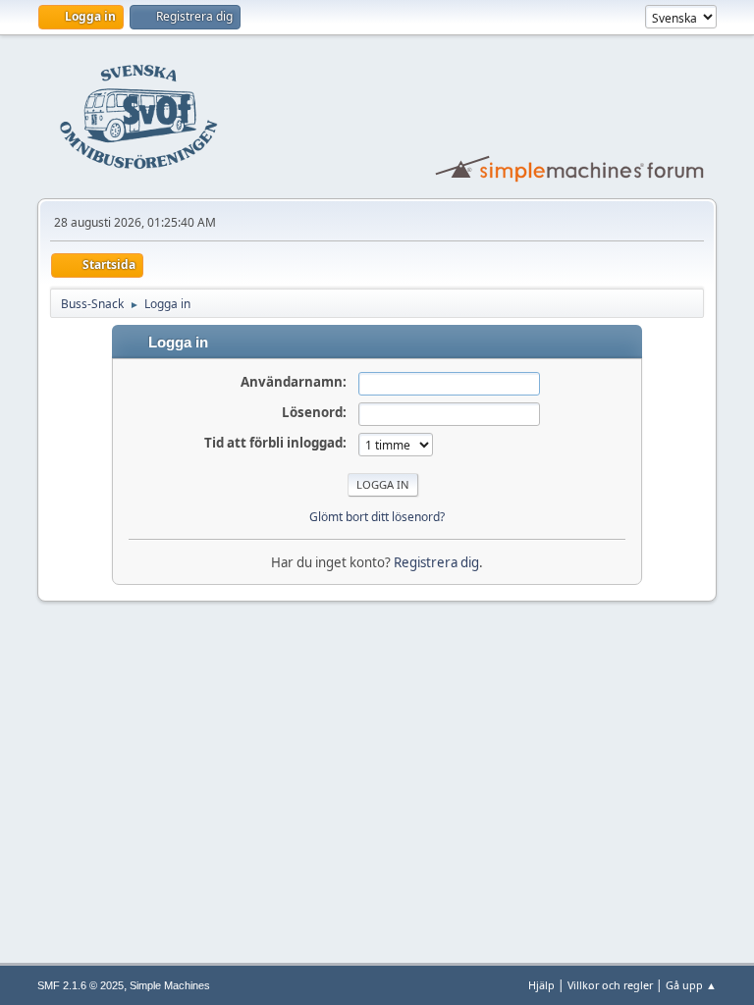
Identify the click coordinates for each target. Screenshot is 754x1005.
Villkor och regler (610, 985)
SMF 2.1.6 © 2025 (80, 985)
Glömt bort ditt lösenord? (377, 516)
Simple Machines (170, 985)
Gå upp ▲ (691, 985)
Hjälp (541, 985)
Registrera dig (436, 562)
